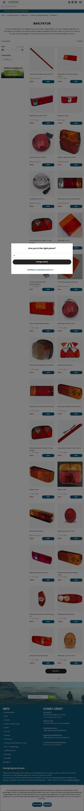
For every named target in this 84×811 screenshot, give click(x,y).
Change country (42, 262)
